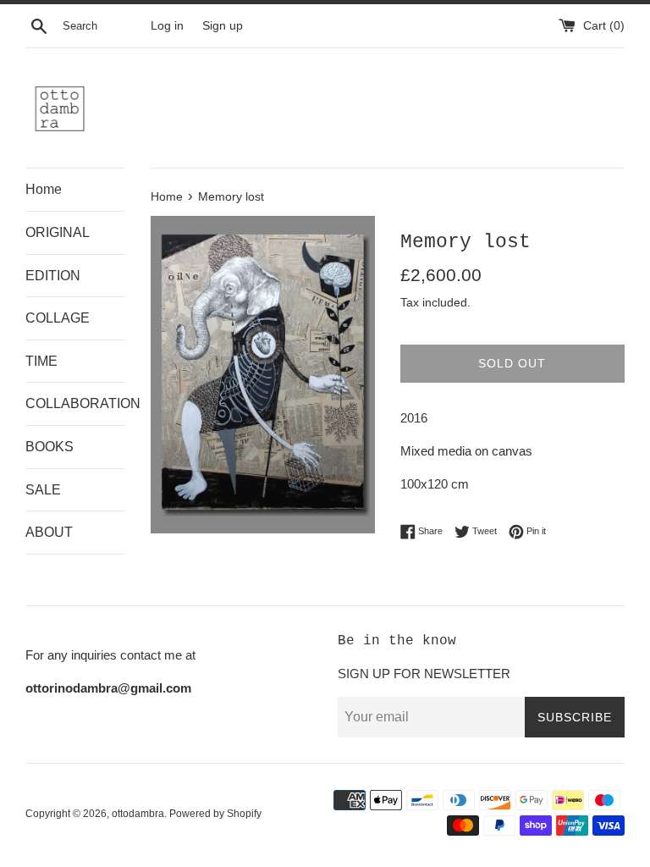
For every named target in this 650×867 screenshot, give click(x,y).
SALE (43, 490)
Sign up (222, 25)
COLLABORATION (75, 403)
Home (43, 189)
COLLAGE (57, 318)
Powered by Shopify (215, 814)
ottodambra (138, 814)
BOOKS (49, 446)
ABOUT (49, 532)
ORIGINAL (57, 232)
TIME (41, 361)
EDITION (52, 275)
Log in (167, 25)
